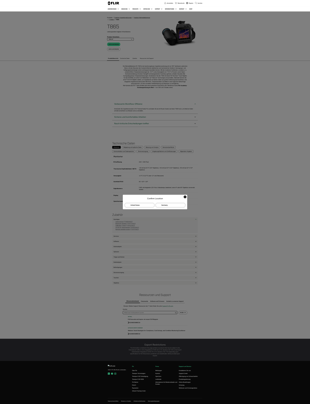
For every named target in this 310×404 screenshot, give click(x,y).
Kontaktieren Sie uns (185, 370)
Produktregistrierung (184, 379)
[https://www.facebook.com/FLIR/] (112, 374)
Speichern (158, 376)
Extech (134, 385)
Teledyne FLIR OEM (138, 379)
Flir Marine (135, 382)
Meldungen (158, 370)
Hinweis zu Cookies (126, 401)
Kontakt (181, 9)
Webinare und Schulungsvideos (188, 388)
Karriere (157, 373)
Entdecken (146, 9)
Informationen (169, 9)
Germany (164, 205)
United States (135, 205)
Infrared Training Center (139, 391)
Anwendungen (112, 9)
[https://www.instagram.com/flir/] (115, 374)
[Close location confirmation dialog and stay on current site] (185, 197)
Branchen (124, 9)
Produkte (135, 9)
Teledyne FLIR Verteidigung (140, 376)
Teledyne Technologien (138, 373)
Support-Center (183, 373)
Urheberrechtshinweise (139, 401)
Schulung (181, 385)
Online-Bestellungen (185, 382)
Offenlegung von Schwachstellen (188, 376)
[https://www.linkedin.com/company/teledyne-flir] (109, 374)
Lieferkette (158, 379)
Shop (190, 9)
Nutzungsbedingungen (153, 401)
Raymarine (135, 388)
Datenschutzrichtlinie (113, 401)
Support (157, 9)
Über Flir (134, 370)
